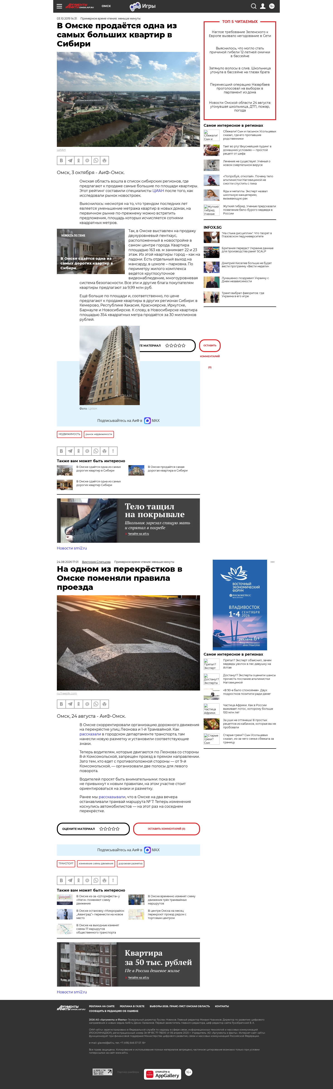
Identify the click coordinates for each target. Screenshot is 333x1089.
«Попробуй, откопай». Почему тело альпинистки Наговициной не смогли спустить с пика (248, 180)
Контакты (222, 1006)
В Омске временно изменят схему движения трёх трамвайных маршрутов (171, 900)
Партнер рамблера (128, 1072)
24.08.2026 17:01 (67, 562)
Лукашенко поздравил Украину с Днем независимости (245, 280)
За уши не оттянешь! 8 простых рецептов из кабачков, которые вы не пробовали (249, 723)
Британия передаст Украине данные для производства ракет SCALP (247, 250)
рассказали (90, 734)
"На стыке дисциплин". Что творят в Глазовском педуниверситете (247, 235)
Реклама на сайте (102, 1006)
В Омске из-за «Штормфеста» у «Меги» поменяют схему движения (98, 900)
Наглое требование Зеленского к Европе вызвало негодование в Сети (240, 34)
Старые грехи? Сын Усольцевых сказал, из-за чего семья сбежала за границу (248, 738)
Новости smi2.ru (72, 548)
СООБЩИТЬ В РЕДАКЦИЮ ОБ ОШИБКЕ (113, 1011)
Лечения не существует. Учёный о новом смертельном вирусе (246, 163)
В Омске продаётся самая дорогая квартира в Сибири (168, 468)
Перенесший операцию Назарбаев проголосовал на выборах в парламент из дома (240, 88)
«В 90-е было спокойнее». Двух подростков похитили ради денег (247, 691)
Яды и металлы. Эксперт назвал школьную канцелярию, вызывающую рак (245, 195)
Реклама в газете (132, 1006)
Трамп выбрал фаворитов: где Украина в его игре (243, 295)
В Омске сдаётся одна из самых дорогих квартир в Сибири (98, 468)
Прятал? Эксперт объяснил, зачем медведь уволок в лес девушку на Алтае (247, 664)
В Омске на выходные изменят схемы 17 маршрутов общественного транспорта (97, 929)
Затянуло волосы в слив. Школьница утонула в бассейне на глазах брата (240, 70)
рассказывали (112, 797)
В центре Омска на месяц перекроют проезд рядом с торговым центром (167, 914)
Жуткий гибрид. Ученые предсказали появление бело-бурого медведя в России (249, 209)
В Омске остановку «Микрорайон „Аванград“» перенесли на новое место (100, 914)
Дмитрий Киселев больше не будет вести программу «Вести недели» (247, 265)
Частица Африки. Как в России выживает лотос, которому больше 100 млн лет (248, 708)
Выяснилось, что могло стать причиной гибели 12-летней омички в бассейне (240, 52)
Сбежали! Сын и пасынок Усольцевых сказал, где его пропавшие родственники (249, 135)
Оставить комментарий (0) (210, 348)
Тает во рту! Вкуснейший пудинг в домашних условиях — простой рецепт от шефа (247, 150)
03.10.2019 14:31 (67, 18)
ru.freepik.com (67, 693)
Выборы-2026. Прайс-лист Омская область (180, 1006)
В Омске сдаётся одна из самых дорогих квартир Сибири (98, 483)
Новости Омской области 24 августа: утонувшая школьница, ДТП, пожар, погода (240, 106)
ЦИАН (61, 149)
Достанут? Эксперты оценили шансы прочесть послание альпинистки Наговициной (249, 678)
